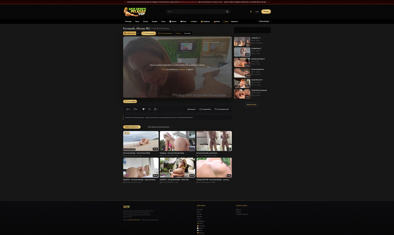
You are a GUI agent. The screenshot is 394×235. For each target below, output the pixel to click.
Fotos (163, 21)
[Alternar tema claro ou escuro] (251, 11)
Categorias (200, 221)
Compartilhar (206, 109)
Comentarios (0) (223, 109)
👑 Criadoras (205, 21)
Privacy (178, 33)
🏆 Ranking (200, 233)
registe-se (183, 69)
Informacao (191, 109)
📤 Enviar (217, 21)
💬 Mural (183, 21)
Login (257, 11)
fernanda (187, 33)
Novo (137, 21)
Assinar (266, 11)
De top (145, 21)
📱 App (225, 21)
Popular (154, 21)
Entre (163, 69)
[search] (227, 12)
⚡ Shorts (193, 21)
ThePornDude (264, 21)
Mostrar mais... (252, 104)
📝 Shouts (173, 21)
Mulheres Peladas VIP (134, 220)
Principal (128, 21)
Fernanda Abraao (166, 33)
